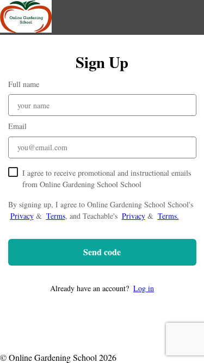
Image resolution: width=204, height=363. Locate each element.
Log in (143, 288)
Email (17, 126)
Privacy (22, 216)
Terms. (168, 216)
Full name (23, 84)
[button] (102, 288)
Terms (55, 216)
